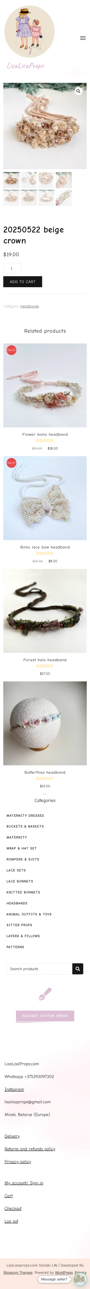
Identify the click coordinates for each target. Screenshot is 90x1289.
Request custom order (45, 1016)
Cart (9, 1195)
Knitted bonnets (23, 892)
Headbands (29, 306)
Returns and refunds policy (30, 1148)
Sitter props (19, 925)
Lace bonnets (20, 881)
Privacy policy (18, 1161)
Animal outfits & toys (29, 914)
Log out (11, 1221)
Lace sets (16, 870)
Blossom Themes (18, 1272)
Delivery (12, 1136)
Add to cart (23, 282)
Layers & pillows (23, 936)
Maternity (17, 837)
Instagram (14, 1089)
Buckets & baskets (25, 826)
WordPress (64, 1272)
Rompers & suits (23, 859)
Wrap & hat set (22, 848)
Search (77, 968)
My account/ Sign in (24, 1183)
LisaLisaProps (25, 65)
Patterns (15, 947)
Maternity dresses (25, 816)
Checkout (13, 1208)
